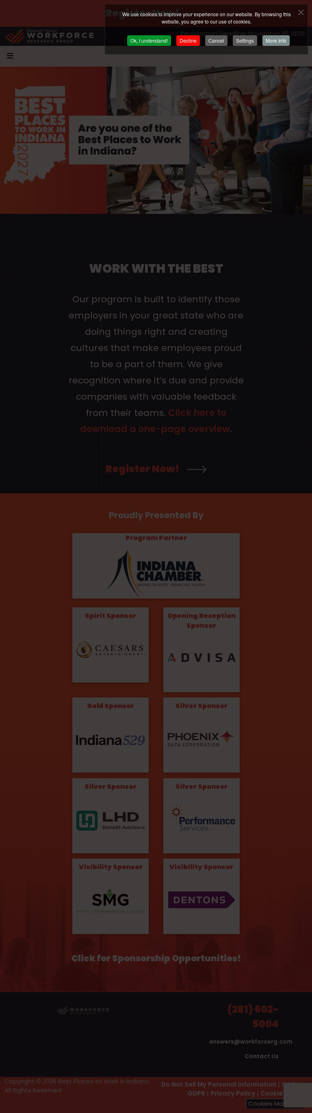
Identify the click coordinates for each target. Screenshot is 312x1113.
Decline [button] (188, 40)
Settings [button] (245, 40)
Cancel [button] (216, 40)
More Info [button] (276, 40)
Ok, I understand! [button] (149, 40)
